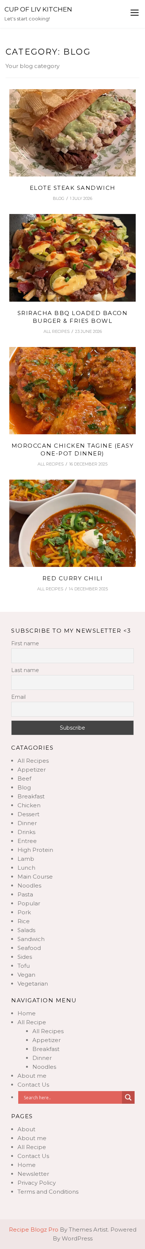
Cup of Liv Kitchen (38, 9)
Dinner (27, 823)
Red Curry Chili (72, 578)
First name (25, 643)
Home (26, 1013)
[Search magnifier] (128, 1097)
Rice (23, 921)
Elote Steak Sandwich (73, 187)
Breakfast (31, 796)
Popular (28, 903)
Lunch (26, 867)
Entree (27, 840)
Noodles (29, 885)
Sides (24, 956)
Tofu (23, 965)
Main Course (35, 876)
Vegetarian (32, 983)
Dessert (28, 814)
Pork (24, 912)
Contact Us (33, 1084)
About (26, 1129)
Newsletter (33, 1173)
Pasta (25, 894)
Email (18, 697)
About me (31, 1075)
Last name (25, 670)
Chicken (29, 805)
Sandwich (31, 939)
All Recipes (57, 331)
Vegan (26, 974)
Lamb (25, 858)
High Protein (35, 849)
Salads (26, 930)
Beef (24, 778)
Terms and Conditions (47, 1191)
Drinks (26, 832)
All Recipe (31, 1022)
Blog (58, 198)
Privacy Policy (36, 1182)
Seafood (29, 947)
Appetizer (31, 769)
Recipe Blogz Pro (33, 1229)
